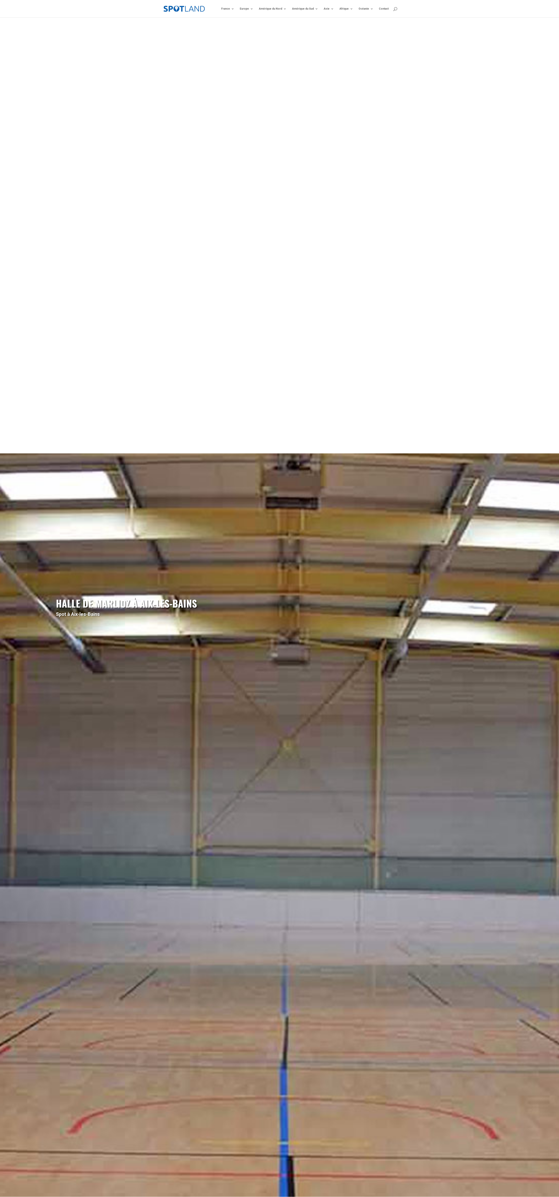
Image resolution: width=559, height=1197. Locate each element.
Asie (327, 8)
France (225, 8)
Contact (384, 8)
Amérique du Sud (303, 8)
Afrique (344, 8)
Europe (244, 8)
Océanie (364, 8)
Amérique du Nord (270, 8)
